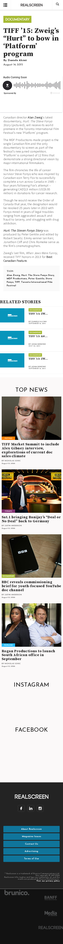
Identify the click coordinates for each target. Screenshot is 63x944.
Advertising (31, 851)
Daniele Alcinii (17, 60)
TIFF (17, 282)
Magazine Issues (31, 836)
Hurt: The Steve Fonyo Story (37, 275)
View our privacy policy (48, 881)
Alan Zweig (35, 117)
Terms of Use (31, 859)
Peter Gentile (36, 279)
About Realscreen (31, 829)
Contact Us (31, 844)
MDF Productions (17, 279)
